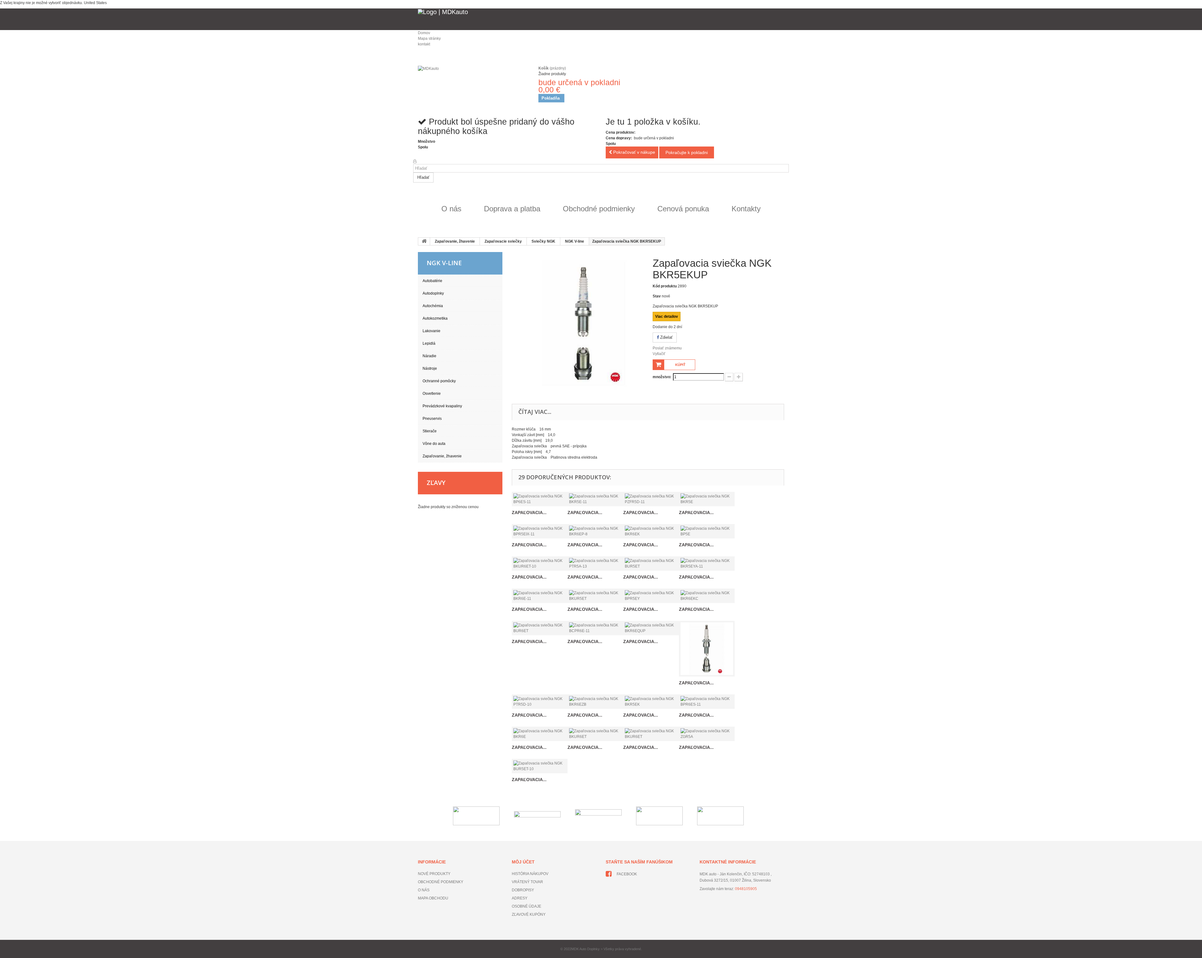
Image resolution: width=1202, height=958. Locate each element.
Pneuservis (432, 418)
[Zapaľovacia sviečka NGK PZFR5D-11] (651, 499)
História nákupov (530, 874)
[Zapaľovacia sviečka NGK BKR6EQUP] (651, 628)
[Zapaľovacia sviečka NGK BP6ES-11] (540, 499)
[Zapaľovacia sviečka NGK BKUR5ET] (595, 596)
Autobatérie (432, 281)
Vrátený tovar (527, 882)
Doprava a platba (512, 208)
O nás (451, 208)
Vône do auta (434, 443)
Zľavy (436, 482)
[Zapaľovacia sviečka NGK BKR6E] (540, 734)
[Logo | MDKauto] (601, 19)
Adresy (519, 898)
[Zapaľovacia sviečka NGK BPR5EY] (651, 596)
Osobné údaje (526, 906)
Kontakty (746, 208)
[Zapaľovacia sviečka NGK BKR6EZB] (595, 701)
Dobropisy (523, 890)
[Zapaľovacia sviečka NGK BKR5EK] (651, 701)
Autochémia (433, 306)
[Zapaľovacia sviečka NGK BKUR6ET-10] (540, 563)
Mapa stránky (429, 38)
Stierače (430, 431)
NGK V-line (574, 241)
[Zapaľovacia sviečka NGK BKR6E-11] (540, 596)
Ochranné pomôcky (439, 381)
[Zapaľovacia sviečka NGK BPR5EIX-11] (540, 531)
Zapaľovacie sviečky (503, 241)
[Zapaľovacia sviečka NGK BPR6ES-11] (707, 701)
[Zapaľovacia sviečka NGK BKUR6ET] (595, 734)
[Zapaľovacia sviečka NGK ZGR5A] (707, 734)
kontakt (424, 44)
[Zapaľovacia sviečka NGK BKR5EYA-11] (707, 563)
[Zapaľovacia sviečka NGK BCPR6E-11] (595, 628)
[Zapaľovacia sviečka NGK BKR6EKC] (707, 596)
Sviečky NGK (543, 241)
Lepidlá (429, 343)
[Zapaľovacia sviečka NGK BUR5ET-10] (540, 766)
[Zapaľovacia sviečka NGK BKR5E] (707, 499)
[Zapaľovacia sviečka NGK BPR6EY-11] (707, 649)
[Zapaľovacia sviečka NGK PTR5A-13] (595, 563)
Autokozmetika (435, 318)
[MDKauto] (472, 83)
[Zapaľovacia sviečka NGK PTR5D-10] (540, 701)
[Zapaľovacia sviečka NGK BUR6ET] (540, 628)
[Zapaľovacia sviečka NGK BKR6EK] (651, 531)
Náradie (429, 356)
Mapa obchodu (433, 898)
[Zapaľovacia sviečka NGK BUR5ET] (651, 563)
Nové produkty (434, 874)
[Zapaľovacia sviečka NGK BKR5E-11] (595, 499)
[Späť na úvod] (424, 241)
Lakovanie (431, 331)
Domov (424, 33)
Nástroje (430, 368)
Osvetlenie (432, 393)
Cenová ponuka (683, 208)
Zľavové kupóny (529, 914)
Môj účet (523, 861)
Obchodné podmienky (599, 208)
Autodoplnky (433, 293)
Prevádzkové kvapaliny (442, 406)
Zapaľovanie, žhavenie (455, 241)
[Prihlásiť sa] (414, 161)
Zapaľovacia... (529, 512)
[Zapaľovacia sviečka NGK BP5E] (707, 531)
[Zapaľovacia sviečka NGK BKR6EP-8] (595, 531)
